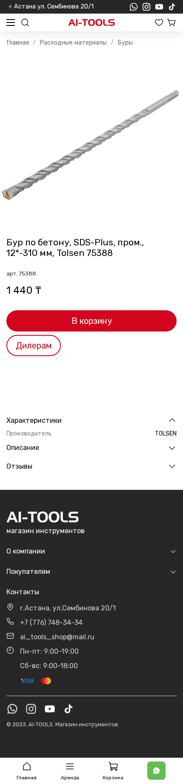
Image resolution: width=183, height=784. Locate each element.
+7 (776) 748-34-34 (51, 622)
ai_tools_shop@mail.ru (57, 637)
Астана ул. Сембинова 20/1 (54, 6)
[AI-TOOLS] (91, 22)
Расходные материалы (73, 42)
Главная (17, 42)
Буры (125, 42)
